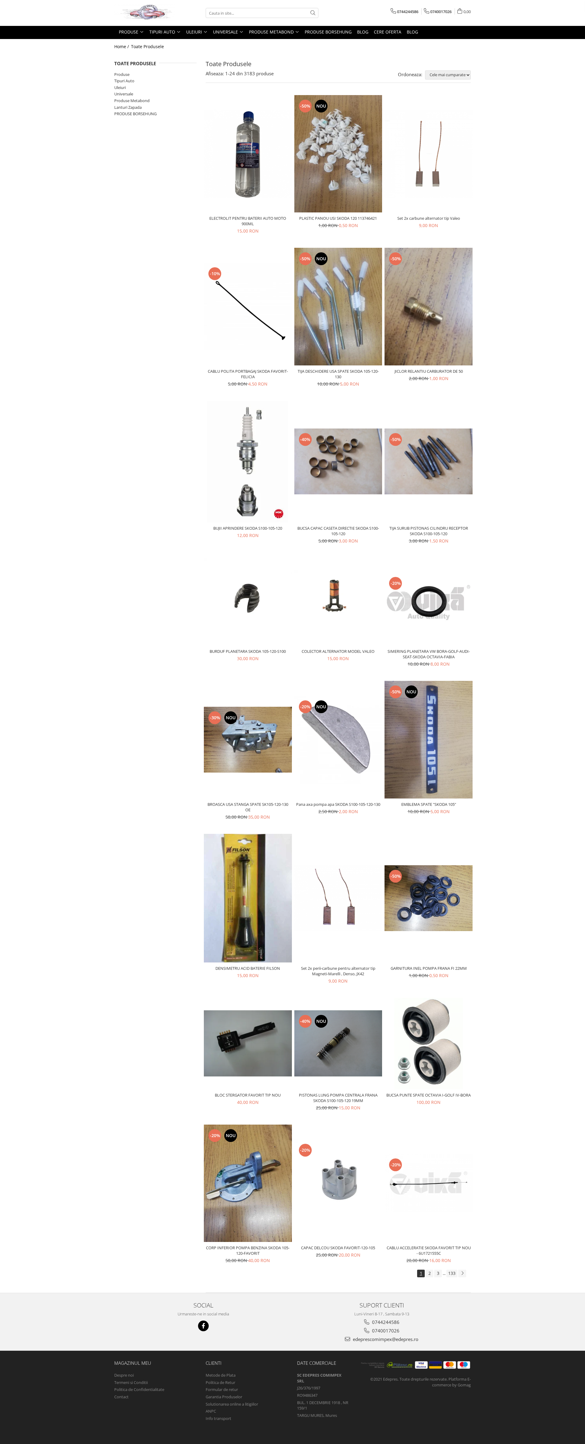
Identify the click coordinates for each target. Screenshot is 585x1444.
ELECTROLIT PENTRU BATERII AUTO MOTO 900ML (247, 220)
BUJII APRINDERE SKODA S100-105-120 (247, 528)
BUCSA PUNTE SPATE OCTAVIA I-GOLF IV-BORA (428, 1095)
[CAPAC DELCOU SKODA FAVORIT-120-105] (338, 1183)
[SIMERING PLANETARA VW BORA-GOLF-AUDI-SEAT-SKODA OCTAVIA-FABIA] (429, 601)
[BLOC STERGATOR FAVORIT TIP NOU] (248, 1043)
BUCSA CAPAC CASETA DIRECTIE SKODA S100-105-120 (338, 530)
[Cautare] (312, 13)
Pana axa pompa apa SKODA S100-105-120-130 (338, 804)
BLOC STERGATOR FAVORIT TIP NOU (248, 1095)
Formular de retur (222, 1389)
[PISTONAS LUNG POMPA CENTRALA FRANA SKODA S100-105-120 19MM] (338, 1043)
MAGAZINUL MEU (132, 1363)
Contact (121, 1397)
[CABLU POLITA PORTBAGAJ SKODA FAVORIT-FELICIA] (248, 307)
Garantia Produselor (224, 1397)
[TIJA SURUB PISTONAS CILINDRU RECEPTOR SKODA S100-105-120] (429, 461)
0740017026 (385, 1331)
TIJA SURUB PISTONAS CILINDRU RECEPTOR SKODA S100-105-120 (428, 530)
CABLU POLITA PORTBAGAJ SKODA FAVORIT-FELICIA (248, 373)
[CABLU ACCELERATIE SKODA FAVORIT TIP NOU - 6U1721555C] (429, 1183)
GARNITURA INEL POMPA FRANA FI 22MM (429, 968)
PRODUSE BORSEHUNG (135, 113)
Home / (122, 46)
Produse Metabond (132, 100)
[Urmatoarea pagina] (462, 1273)
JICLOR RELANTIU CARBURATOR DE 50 (429, 371)
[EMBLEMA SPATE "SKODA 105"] (429, 739)
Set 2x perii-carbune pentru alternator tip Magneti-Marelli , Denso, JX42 (338, 971)
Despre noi (124, 1375)
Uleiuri (120, 87)
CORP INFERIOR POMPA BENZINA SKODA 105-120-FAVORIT (247, 1250)
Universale (123, 94)
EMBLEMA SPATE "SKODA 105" (428, 804)
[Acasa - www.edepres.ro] (144, 13)
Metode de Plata (221, 1375)
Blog (362, 32)
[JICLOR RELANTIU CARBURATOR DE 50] (429, 306)
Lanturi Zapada (128, 107)
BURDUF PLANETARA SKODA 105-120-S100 (248, 651)
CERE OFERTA (387, 32)
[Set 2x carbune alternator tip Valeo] (429, 154)
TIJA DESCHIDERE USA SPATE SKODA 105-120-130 (338, 373)
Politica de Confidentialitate (139, 1389)
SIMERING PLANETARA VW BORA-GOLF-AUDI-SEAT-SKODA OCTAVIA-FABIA (429, 654)
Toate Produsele (147, 46)
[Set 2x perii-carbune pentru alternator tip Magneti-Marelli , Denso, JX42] (338, 898)
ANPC (211, 1411)
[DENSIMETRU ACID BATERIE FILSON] (248, 898)
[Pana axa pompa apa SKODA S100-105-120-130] (338, 740)
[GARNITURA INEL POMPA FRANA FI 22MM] (429, 898)
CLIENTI (214, 1363)
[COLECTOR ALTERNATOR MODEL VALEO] (338, 602)
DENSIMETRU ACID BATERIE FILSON (247, 968)
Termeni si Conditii (131, 1382)
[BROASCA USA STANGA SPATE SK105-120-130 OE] (248, 740)
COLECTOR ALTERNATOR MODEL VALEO (338, 651)
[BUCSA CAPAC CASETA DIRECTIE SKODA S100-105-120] (338, 461)
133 (452, 1273)
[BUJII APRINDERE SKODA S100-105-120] (248, 461)
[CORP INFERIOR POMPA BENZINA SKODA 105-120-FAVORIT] (248, 1183)
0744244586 (385, 1322)
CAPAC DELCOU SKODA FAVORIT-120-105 (338, 1247)
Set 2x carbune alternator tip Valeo (428, 218)
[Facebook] (203, 1326)
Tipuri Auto (124, 81)
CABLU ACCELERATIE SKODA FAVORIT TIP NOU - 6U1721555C (429, 1250)
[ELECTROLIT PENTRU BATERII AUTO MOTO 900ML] (248, 154)
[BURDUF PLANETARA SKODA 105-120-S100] (248, 602)
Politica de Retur (220, 1382)
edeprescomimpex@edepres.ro (385, 1339)
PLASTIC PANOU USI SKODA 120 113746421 (338, 218)
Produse (121, 74)
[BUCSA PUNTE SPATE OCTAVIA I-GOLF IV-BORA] (429, 1043)
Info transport (218, 1418)
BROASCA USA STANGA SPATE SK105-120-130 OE (247, 807)
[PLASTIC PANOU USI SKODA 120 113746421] (338, 153)
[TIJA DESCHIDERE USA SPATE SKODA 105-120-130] (338, 306)
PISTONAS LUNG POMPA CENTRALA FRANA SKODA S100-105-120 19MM (338, 1097)
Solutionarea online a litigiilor (232, 1404)
